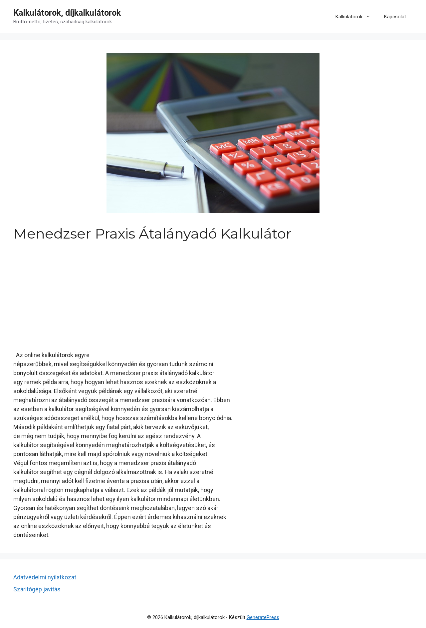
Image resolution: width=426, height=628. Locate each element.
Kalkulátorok (348, 17)
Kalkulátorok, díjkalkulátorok (67, 13)
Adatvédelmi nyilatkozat (44, 577)
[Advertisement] (213, 291)
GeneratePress (263, 617)
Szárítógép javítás (37, 589)
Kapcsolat (395, 17)
